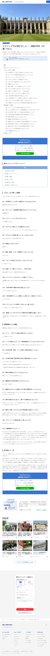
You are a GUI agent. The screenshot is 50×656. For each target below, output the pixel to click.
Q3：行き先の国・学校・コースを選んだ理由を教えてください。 (21, 112)
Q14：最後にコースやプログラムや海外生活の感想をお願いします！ (21, 102)
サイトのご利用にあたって (7, 651)
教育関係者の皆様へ (24, 651)
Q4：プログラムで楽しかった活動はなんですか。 (17, 79)
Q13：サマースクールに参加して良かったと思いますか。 (19, 100)
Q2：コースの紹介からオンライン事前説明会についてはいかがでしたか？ (23, 109)
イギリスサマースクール (30, 634)
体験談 (3, 638)
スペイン (16, 644)
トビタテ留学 (28, 642)
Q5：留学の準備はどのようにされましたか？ (16, 116)
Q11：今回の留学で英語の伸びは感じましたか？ (17, 95)
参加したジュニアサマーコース (11, 67)
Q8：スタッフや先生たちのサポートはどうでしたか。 (18, 88)
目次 (5, 64)
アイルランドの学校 (41, 636)
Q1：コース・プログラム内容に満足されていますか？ (18, 107)
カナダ (15, 640)
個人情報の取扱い (16, 651)
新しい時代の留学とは (6, 634)
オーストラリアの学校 (41, 640)
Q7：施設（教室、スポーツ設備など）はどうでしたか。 (19, 86)
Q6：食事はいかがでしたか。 (12, 84)
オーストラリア (17, 638)
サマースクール (6, 43)
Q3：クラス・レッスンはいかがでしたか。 (16, 77)
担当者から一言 (7, 133)
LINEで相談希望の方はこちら (25, 612)
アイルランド (16, 636)
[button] (48, 1)
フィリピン (16, 642)
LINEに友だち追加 (25, 153)
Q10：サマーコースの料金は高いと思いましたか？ (17, 128)
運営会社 (31, 651)
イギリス (16, 634)
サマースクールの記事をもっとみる (25, 562)
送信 (25, 609)
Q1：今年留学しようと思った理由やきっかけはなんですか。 (20, 72)
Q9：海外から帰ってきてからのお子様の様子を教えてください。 (21, 126)
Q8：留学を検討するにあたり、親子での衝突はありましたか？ (20, 123)
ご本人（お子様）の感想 (9, 70)
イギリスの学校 (40, 634)
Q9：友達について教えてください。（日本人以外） (18, 91)
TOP (3, 619)
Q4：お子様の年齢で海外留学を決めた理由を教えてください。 (20, 114)
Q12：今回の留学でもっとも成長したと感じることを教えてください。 (22, 98)
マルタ (15, 646)
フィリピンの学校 (40, 644)
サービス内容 (5, 636)
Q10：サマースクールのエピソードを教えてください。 (18, 93)
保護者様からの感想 (8, 105)
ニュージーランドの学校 (42, 642)
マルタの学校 (39, 646)
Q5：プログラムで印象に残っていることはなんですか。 (19, 81)
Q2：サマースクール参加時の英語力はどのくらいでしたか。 (20, 74)
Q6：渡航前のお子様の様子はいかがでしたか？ (17, 119)
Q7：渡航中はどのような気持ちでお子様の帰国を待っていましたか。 (22, 121)
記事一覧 (27, 636)
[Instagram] (46, 625)
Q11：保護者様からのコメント (13, 130)
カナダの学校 (39, 638)
